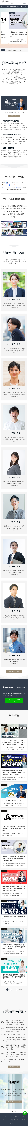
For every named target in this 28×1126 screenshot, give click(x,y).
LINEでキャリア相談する (14, 700)
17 (16, 989)
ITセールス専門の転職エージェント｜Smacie (14, 6)
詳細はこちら (14, 116)
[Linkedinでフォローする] (15, 1111)
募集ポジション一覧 (14, 1101)
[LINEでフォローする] (12, 1111)
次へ (20, 989)
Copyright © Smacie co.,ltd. (14, 1123)
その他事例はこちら (14, 671)
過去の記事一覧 (14, 1066)
